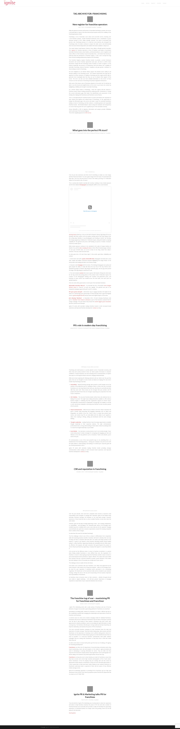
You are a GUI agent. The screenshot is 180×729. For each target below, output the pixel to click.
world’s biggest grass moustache (103, 301)
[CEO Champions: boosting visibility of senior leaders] (90, 320)
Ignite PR (47, 727)
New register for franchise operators (90, 24)
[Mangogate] (90, 125)
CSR (86, 471)
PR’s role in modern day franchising (90, 325)
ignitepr (99, 27)
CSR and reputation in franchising (90, 469)
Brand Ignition (72, 713)
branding (91, 699)
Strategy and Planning (94, 133)
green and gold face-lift (78, 295)
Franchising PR (88, 27)
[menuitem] (143, 3)
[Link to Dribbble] (173, 3)
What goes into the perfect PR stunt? (90, 130)
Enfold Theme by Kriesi (54, 727)
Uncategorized (102, 133)
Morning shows (72, 234)
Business (81, 328)
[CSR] (90, 464)
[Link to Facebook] (175, 3)
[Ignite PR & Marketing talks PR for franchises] (90, 689)
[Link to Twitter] (171, 3)
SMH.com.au (88, 112)
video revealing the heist (85, 248)
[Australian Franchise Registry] (90, 19)
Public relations (87, 133)
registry (73, 50)
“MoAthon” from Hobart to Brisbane (81, 299)
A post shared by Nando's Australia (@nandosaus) (90, 230)
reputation (94, 27)
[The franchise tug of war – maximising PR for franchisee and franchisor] (90, 593)
